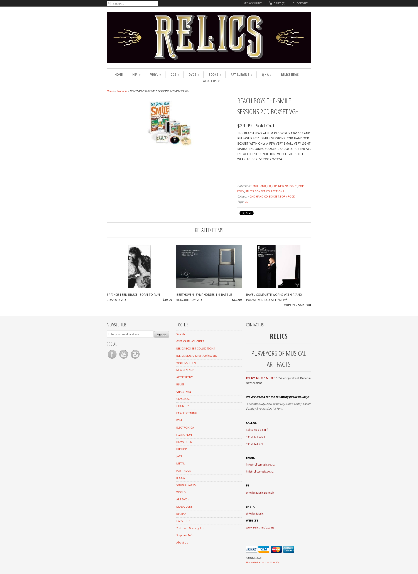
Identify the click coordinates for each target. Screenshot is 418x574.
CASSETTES (183, 521)
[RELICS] (209, 38)
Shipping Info (185, 535)
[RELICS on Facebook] (112, 358)
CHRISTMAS (183, 391)
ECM (179, 420)
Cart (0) (280, 3)
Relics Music (256, 513)
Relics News (290, 74)
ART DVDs (182, 499)
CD (269, 186)
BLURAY (181, 513)
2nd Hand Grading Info (190, 528)
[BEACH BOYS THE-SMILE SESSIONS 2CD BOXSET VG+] (169, 146)
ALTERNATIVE (184, 377)
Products (121, 91)
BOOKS (215, 74)
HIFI (136, 74)
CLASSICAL (183, 398)
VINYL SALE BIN (186, 363)
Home (119, 74)
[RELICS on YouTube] (124, 358)
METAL (180, 463)
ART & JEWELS (241, 74)
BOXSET (274, 196)
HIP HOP (181, 449)
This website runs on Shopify (262, 562)
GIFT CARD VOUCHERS (190, 341)
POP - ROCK (183, 470)
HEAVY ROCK (184, 442)
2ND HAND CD (259, 196)
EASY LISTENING (186, 413)
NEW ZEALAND (185, 370)
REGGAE (181, 477)
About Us (211, 81)
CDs (175, 74)
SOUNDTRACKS (186, 485)
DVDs (194, 74)
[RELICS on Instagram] (135, 358)
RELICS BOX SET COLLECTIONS (265, 191)
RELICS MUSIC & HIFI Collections (196, 355)
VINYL (155, 74)
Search (180, 334)
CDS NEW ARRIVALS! (284, 186)
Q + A (266, 74)
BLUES (180, 384)
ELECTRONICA (185, 427)
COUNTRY (182, 406)
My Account (253, 3)
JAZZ (179, 456)
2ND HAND (259, 186)
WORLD (181, 492)
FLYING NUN (184, 434)
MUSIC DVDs (184, 506)
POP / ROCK (287, 196)
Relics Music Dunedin (262, 492)
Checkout (300, 3)
